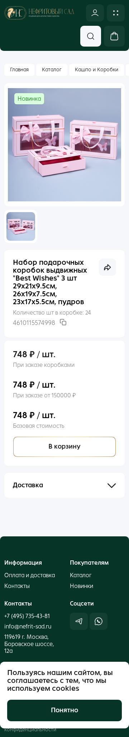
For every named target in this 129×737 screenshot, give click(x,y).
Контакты (17, 586)
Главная (19, 69)
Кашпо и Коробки (96, 69)
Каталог (52, 69)
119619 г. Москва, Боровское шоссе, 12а (29, 644)
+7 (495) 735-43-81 (27, 616)
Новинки (81, 586)
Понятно (64, 710)
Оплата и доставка (29, 575)
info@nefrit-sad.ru (27, 626)
